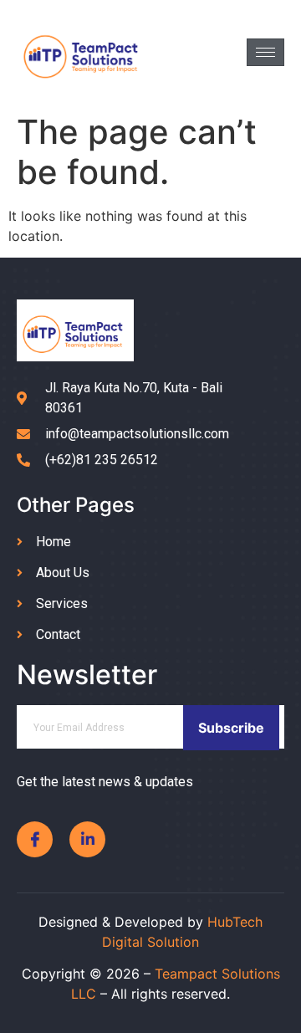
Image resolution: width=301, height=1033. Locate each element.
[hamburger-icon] (265, 52)
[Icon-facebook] (35, 839)
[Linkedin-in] (87, 839)
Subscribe (231, 727)
